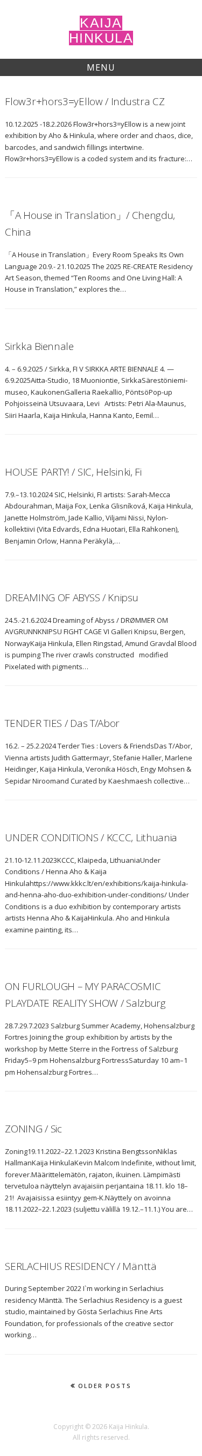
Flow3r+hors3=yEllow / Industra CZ (84, 101)
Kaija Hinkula (101, 30)
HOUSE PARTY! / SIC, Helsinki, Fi (73, 472)
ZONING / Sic (33, 1129)
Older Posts (104, 1386)
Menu (101, 67)
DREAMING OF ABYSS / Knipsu (71, 597)
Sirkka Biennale (39, 346)
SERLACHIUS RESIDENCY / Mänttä (80, 1266)
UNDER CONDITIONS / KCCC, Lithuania (91, 837)
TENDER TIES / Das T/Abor (62, 723)
